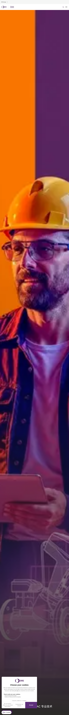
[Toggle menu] (66, 7)
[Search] (63, 7)
